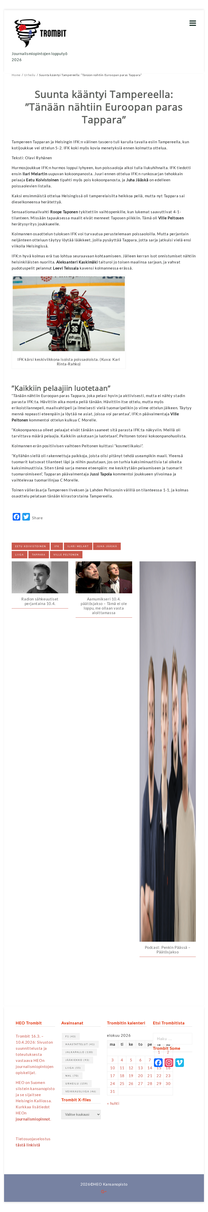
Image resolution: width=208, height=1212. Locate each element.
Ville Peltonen (66, 554)
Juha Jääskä (107, 546)
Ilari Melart (78, 546)
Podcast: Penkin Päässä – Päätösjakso (167, 949)
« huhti (113, 1103)
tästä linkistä (28, 1145)
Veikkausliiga (80, 1091)
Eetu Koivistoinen (30, 546)
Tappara (38, 554)
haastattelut (80, 1044)
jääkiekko (77, 1060)
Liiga (19, 554)
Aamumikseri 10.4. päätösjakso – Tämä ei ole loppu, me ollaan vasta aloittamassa (104, 606)
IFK (56, 546)
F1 (70, 1036)
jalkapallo (79, 1052)
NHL (72, 1075)
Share (37, 517)
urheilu (76, 1083)
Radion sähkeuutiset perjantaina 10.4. (39, 601)
